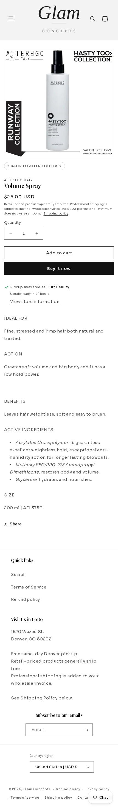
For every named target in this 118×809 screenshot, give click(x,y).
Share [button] (16, 524)
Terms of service (25, 797)
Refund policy (25, 599)
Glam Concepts (36, 789)
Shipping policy (56, 213)
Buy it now (59, 268)
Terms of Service (29, 587)
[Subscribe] (86, 729)
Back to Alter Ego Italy (34, 166)
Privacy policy (97, 789)
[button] (11, 19)
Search (18, 574)
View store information (34, 301)
